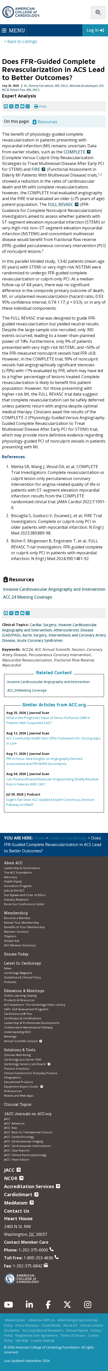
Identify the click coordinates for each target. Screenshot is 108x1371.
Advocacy (10, 877)
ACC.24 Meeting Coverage (27, 690)
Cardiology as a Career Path (22, 1059)
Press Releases (27, 1325)
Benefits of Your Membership (24, 927)
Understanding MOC (17, 1032)
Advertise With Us (41, 1320)
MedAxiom (16, 1203)
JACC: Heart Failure (16, 1159)
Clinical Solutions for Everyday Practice (30, 1073)
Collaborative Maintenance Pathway (28, 1027)
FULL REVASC (60, 204)
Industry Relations (16, 899)
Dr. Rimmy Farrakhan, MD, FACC (46, 85)
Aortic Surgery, (35, 635)
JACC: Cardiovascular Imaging (23, 1141)
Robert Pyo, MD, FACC (25, 89)
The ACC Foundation (18, 872)
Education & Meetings (24, 990)
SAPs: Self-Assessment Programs (26, 1009)
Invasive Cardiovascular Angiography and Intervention (48, 681)
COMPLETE (74, 152)
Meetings (10, 1036)
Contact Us (16, 1211)
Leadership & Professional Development (32, 1023)
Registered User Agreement (36, 1335)
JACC (7, 1119)
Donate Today (16, 954)
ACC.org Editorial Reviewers (43, 1330)
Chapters (10, 936)
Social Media (51, 1325)
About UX (70, 1325)
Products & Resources (19, 1000)
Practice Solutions (16, 1068)
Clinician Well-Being (17, 1055)
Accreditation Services (29, 1186)
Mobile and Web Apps (18, 1095)
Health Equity (13, 881)
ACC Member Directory (20, 945)
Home (39, 838)
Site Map (21, 1340)
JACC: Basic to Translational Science (28, 1132)
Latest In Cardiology (22, 963)
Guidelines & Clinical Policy (22, 977)
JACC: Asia (10, 1127)
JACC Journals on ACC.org (27, 1113)
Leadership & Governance (22, 868)
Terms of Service (72, 1335)
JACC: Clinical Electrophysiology (25, 1155)
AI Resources (13, 1091)
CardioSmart (18, 1194)
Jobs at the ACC (14, 890)
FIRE (35, 169)
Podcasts (10, 982)
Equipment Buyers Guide (21, 1086)
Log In (93, 30)
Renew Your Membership (21, 922)
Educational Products (18, 1082)
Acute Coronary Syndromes (40, 640)
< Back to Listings (20, 41)
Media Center (15, 1320)
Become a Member (17, 918)
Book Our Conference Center (24, 904)
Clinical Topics (17, 1104)
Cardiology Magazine (18, 973)
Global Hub (11, 941)
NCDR (10, 1178)
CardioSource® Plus (18, 1014)
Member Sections (16, 931)
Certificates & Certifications (22, 1018)
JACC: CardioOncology (19, 1137)
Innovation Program (18, 886)
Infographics (12, 1077)
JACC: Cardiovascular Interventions (27, 1146)
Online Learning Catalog (20, 995)
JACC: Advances (14, 1123)
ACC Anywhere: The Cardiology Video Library (34, 1004)
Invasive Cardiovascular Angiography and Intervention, (49, 627)
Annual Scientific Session (21, 1041)
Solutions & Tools (19, 1049)
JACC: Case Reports (16, 1150)
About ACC (13, 862)
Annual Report (77, 1330)
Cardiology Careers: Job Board (25, 1064)
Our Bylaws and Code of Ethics (24, 895)
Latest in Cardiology (68, 838)
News (7, 968)
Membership (16, 912)
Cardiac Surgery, (44, 624)
